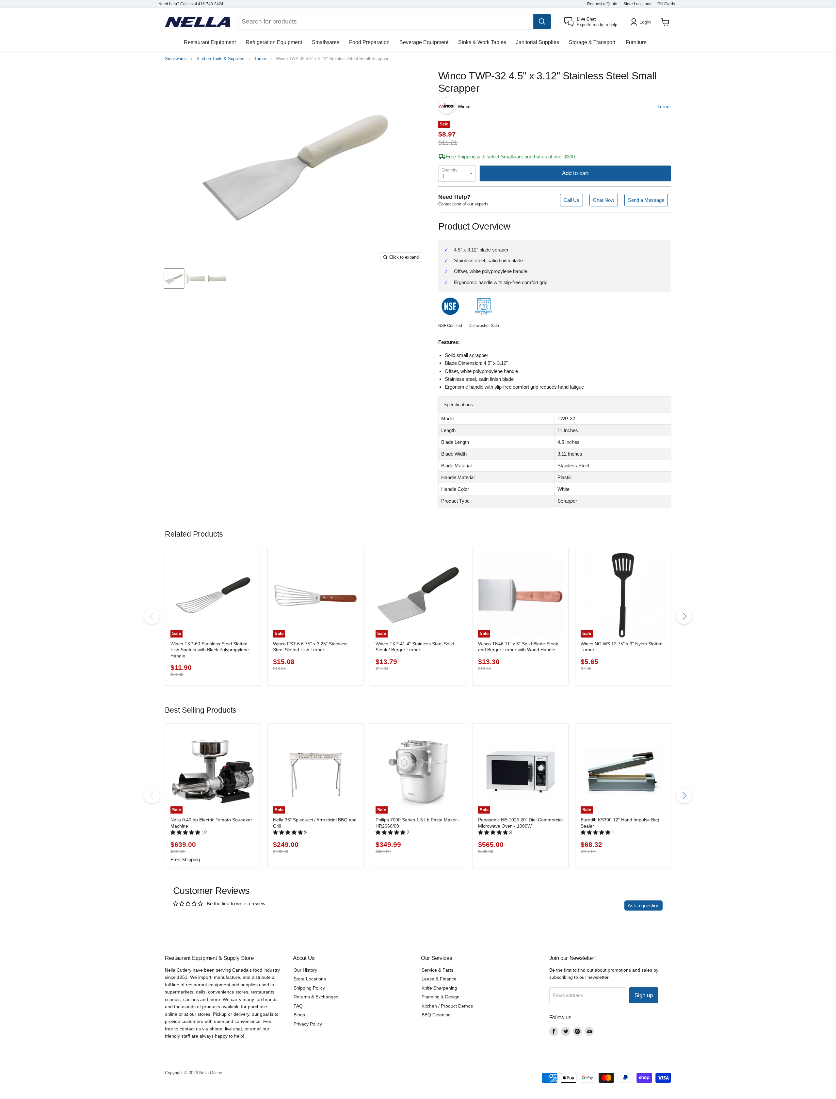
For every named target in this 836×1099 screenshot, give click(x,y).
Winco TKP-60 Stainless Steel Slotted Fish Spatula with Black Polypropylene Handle (209, 649)
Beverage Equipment (423, 42)
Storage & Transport (592, 42)
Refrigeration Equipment (274, 42)
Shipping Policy (309, 988)
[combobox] (385, 21)
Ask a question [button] (643, 905)
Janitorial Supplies (537, 42)
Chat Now (603, 200)
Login (645, 21)
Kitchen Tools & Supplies (220, 59)
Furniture (636, 42)
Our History (305, 970)
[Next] (684, 616)
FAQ (298, 1006)
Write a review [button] (602, 905)
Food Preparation (369, 42)
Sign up (644, 995)
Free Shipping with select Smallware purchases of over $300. (511, 156)
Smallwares (325, 42)
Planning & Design (440, 996)
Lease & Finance (439, 978)
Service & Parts (437, 970)
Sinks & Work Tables (482, 42)
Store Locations (637, 4)
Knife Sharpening (439, 988)
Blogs (299, 1014)
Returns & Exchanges (316, 996)
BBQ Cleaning (436, 1014)
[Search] (542, 21)
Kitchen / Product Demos (447, 1006)
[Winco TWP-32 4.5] (174, 279)
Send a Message (646, 200)
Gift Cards (666, 4)
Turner (260, 59)
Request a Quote (602, 4)
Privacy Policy (308, 1023)
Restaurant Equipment (210, 42)
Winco (464, 106)
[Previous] (152, 616)
